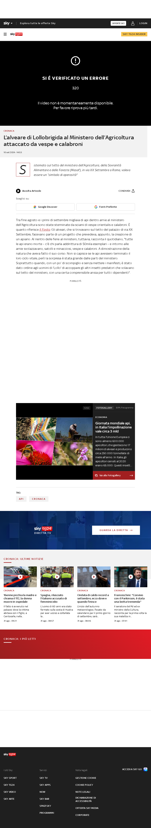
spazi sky (45, 805)
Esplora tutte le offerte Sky (38, 23)
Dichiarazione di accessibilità (86, 799)
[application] (28, 191)
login (143, 23)
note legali (83, 792)
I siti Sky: (8, 770)
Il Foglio (44, 229)
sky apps (45, 785)
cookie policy (84, 785)
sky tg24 (9, 785)
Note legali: (82, 770)
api (21, 499)
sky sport (10, 778)
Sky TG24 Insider (134, 34)
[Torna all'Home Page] (16, 34)
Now (42, 792)
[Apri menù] (5, 34)
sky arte (9, 798)
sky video (10, 792)
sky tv (44, 778)
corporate (82, 815)
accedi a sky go (132, 769)
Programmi (47, 812)
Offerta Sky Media (87, 808)
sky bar (44, 798)
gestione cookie (86, 778)
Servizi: (43, 770)
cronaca (38, 499)
